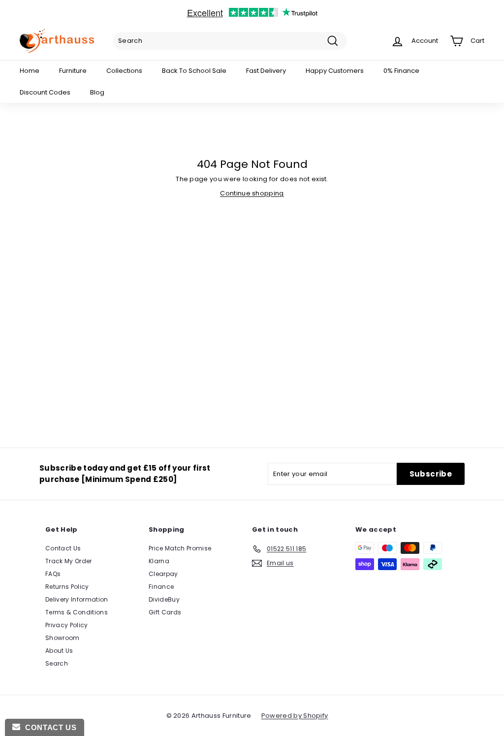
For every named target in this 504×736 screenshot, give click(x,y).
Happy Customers (335, 70)
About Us (59, 650)
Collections (124, 70)
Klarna (159, 561)
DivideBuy (164, 599)
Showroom (62, 638)
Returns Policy (67, 586)
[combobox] (230, 41)
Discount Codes (45, 92)
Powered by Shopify (294, 715)
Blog (97, 92)
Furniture (73, 70)
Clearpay (163, 574)
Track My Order (68, 561)
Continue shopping (252, 193)
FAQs (53, 574)
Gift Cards (165, 612)
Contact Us (63, 548)
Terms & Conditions (76, 612)
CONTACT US (48, 727)
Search (56, 663)
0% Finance (401, 70)
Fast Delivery (266, 70)
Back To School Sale (194, 70)
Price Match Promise (180, 548)
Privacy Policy (66, 625)
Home (29, 70)
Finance (161, 586)
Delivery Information (76, 599)
